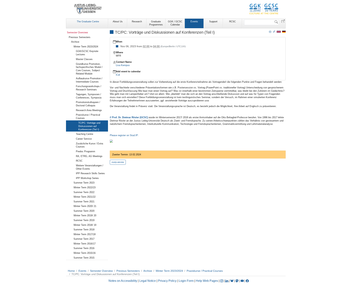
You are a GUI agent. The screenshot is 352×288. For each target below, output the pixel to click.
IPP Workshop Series (87, 178)
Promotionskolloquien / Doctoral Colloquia (88, 104)
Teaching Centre (84, 134)
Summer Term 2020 (84, 211)
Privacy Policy (167, 280)
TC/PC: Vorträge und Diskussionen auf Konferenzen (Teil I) (89, 126)
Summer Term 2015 (84, 257)
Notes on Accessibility (123, 280)
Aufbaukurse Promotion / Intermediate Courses (89, 80)
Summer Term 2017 (84, 238)
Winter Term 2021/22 (85, 196)
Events (194, 21)
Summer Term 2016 (84, 248)
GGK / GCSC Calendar (175, 23)
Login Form (186, 280)
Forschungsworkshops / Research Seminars (88, 88)
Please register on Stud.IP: (124, 135)
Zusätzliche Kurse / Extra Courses (89, 145)
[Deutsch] (284, 31)
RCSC (232, 21)
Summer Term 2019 (84, 220)
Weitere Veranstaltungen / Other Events (89, 167)
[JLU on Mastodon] (237, 280)
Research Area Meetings (89, 110)
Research (137, 21)
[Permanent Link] (274, 31)
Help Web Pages (207, 280)
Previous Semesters (79, 37)
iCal (118, 74)
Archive (75, 41)
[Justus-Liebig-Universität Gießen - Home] (88, 8)
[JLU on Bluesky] (232, 280)
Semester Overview (77, 32)
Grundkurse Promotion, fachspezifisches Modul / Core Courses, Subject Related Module (89, 69)
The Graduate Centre (88, 21)
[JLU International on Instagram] (222, 280)
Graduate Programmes (156, 23)
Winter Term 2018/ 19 (85, 225)
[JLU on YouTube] (242, 280)
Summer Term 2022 (84, 192)
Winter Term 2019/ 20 (85, 215)
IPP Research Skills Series (90, 173)
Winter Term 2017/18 (85, 234)
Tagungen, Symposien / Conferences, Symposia (88, 96)
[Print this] (270, 31)
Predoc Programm (85, 151)
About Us (118, 21)
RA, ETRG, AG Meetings (89, 156)
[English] (279, 31)
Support (213, 21)
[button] (283, 21)
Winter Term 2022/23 (85, 187)
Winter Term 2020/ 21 (85, 206)
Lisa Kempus (123, 65)
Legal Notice (147, 280)
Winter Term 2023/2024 (86, 46)
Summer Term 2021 (84, 201)
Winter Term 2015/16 (85, 253)
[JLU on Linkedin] (227, 280)
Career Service (84, 138)
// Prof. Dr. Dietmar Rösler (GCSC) (129, 117)
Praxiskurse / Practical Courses (88, 116)
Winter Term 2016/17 (85, 243)
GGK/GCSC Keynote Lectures (87, 53)
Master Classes (84, 59)
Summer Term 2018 (84, 229)
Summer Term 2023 (84, 182)
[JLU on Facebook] (247, 280)
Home (71, 270)
